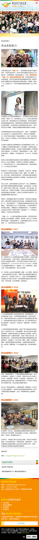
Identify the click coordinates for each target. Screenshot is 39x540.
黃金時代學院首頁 (7, 467)
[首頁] (18, 4)
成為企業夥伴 (7, 505)
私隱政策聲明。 (25, 533)
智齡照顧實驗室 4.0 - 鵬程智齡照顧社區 (14, 471)
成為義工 (6, 509)
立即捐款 (6, 503)
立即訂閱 (21, 523)
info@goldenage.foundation (15, 456)
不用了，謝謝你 (31, 536)
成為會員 (6, 507)
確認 (24, 537)
